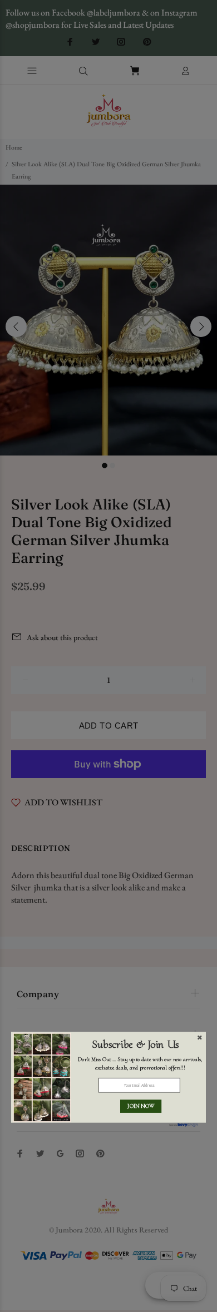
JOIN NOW (140, 1106)
